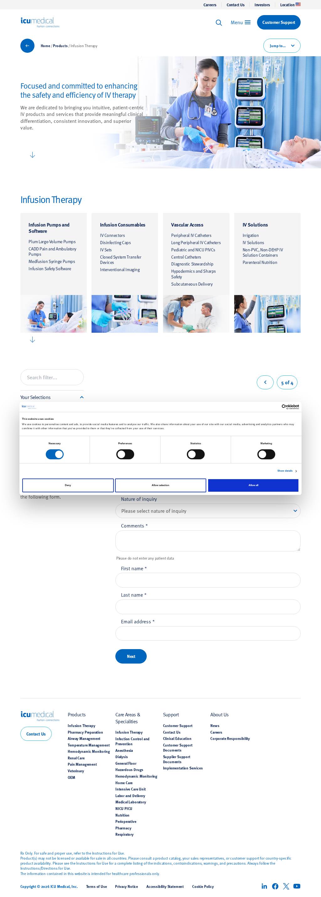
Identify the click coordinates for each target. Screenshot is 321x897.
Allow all (253, 485)
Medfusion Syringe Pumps (52, 261)
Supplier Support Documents (176, 759)
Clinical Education (177, 738)
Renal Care (76, 758)
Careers (209, 4)
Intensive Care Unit (130, 789)
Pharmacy (123, 828)
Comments (134, 525)
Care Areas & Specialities (127, 717)
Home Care (124, 782)
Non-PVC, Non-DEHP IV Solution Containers (263, 252)
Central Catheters (186, 257)
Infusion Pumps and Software (49, 227)
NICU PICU (123, 808)
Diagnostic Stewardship (192, 264)
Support (171, 714)
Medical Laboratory (130, 802)
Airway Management (84, 738)
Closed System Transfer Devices (120, 259)
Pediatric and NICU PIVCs (193, 250)
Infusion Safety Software (50, 268)
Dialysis (121, 756)
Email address (138, 621)
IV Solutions (255, 224)
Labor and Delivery (130, 795)
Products (60, 45)
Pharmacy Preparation (85, 732)
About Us (219, 714)
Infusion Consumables (122, 224)
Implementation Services (183, 768)
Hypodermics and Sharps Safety (193, 274)
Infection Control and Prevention (132, 741)
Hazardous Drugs (129, 769)
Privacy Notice (126, 886)
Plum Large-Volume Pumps (52, 241)
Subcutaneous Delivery (191, 284)
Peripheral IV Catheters (191, 235)
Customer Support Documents (177, 747)
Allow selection (160, 485)
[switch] (125, 454)
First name (134, 568)
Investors (262, 4)
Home (45, 45)
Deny (68, 485)
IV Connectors (112, 235)
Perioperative (125, 821)
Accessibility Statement (165, 886)
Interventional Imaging (119, 269)
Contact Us (235, 4)
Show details (284, 470)
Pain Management (82, 764)
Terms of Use (96, 886)
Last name (134, 594)
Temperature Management (88, 745)
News (214, 725)
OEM (71, 777)
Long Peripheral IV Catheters (196, 242)
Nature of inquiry (139, 498)
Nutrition (122, 815)
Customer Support (177, 725)
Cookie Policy (203, 886)
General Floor (125, 763)
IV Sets (106, 250)
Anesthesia (124, 750)
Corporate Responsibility (230, 738)
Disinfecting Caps (115, 242)
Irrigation (251, 235)
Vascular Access (187, 224)
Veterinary (76, 771)
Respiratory (124, 834)
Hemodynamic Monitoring (89, 751)
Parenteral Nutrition (260, 262)
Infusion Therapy (81, 725)
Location (287, 4)
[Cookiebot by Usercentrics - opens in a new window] (271, 406)
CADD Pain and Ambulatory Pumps (52, 251)
